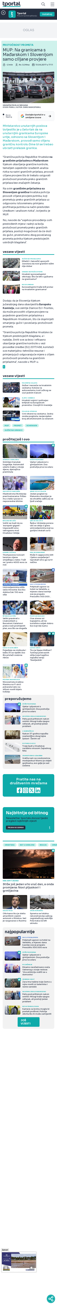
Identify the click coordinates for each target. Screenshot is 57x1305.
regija (43, 845)
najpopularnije (20, 931)
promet (18, 425)
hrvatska (10, 845)
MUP (7, 425)
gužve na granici (13, 430)
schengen (31, 425)
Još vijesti (26, 1022)
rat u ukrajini (27, 845)
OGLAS (28, 30)
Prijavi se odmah (16, 828)
